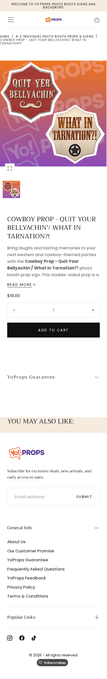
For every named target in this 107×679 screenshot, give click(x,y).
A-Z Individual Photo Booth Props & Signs (55, 36)
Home (4, 36)
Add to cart (53, 330)
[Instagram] (9, 638)
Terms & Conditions (27, 596)
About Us (16, 542)
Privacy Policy (21, 587)
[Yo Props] (26, 453)
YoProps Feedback (26, 578)
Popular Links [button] (21, 617)
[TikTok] (33, 638)
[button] (10, 19)
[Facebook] (21, 638)
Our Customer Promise (30, 551)
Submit (84, 496)
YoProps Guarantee (27, 560)
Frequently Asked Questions (36, 569)
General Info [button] (19, 527)
